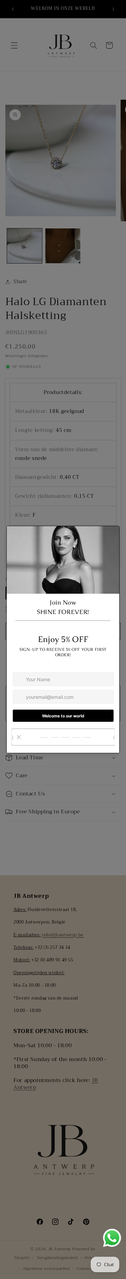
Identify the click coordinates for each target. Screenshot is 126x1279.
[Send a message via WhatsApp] (112, 1238)
